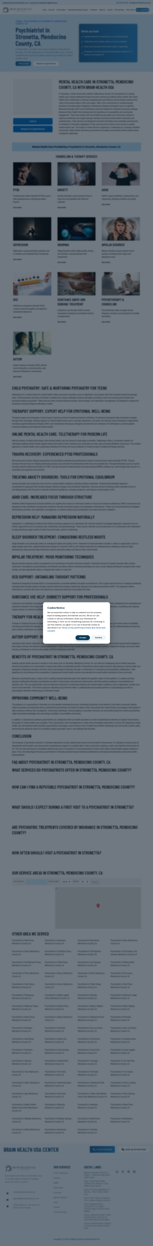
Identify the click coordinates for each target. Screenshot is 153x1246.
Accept (82, 637)
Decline (98, 637)
